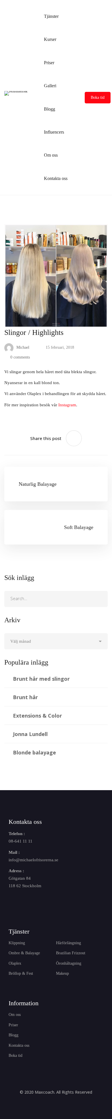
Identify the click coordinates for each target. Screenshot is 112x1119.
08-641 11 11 (20, 841)
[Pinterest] (51, 901)
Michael (22, 347)
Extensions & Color (37, 715)
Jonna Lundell (30, 734)
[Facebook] (11, 901)
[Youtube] (38, 901)
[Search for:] (56, 598)
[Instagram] (24, 901)
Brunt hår (25, 697)
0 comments (20, 357)
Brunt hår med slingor (41, 678)
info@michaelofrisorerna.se (33, 860)
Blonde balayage (34, 752)
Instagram (67, 405)
